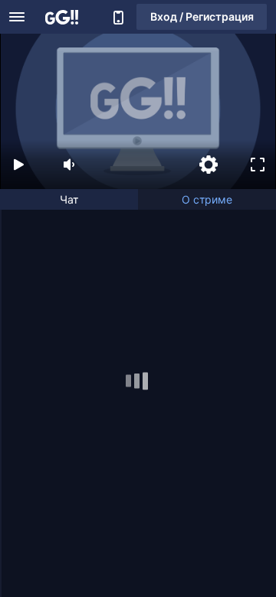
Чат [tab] (69, 199)
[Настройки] (208, 164)
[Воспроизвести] (18, 164)
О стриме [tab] (207, 199)
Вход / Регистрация (202, 16)
